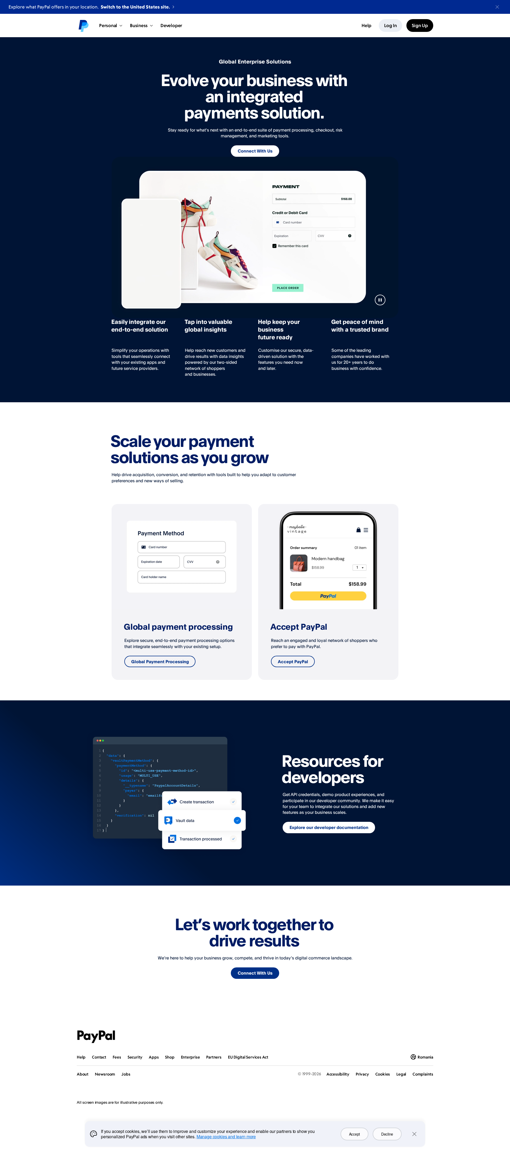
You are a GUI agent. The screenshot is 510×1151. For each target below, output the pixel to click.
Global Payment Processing (160, 661)
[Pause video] (380, 300)
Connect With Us (255, 151)
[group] (182, 592)
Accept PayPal (293, 661)
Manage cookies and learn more (226, 1136)
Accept (354, 1134)
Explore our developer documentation (329, 827)
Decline (387, 1134)
